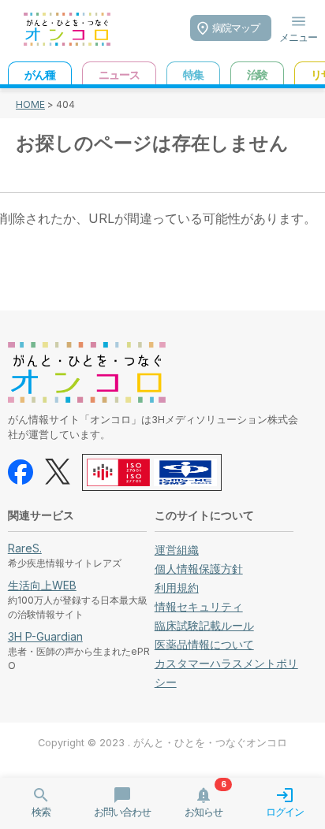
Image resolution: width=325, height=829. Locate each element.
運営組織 (177, 549)
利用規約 (177, 587)
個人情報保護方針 (199, 568)
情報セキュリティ (199, 606)
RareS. (25, 548)
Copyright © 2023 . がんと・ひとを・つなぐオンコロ (162, 743)
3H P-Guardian (45, 636)
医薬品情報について (204, 644)
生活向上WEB (42, 585)
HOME (30, 104)
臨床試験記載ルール (204, 625)
